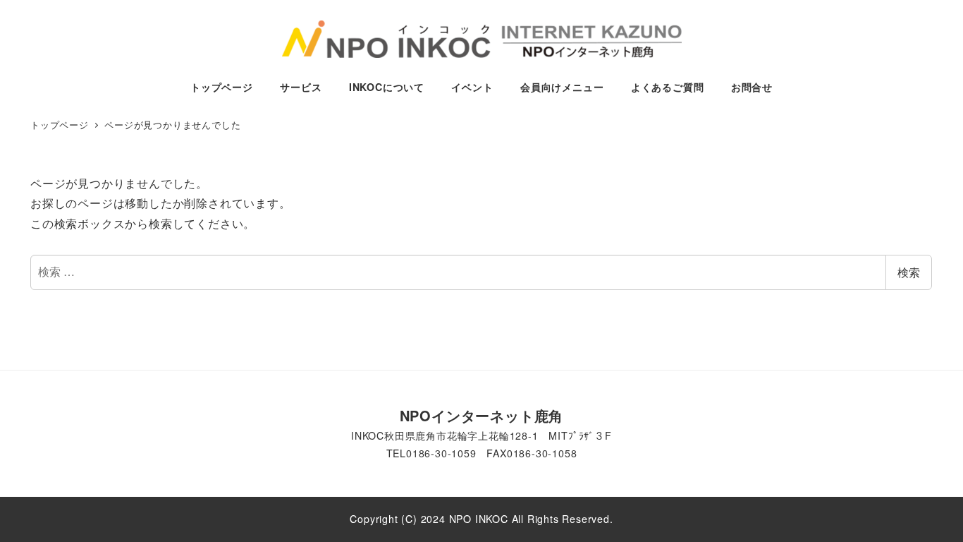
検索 (908, 272)
